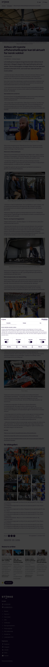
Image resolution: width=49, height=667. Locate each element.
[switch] (18, 342)
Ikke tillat (9, 346)
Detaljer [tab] (24, 323)
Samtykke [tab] (8, 323)
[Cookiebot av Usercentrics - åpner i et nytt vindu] (42, 319)
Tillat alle (40, 346)
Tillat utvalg (24, 346)
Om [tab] (40, 323)
